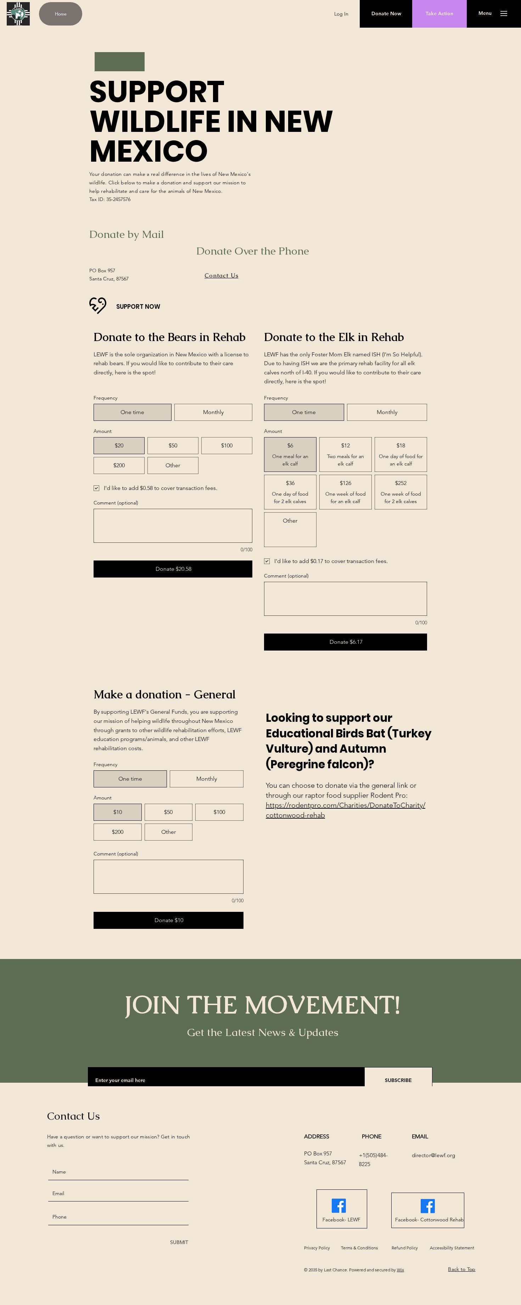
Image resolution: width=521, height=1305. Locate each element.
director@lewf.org (433, 1155)
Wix (400, 1269)
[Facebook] (339, 1206)
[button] (485, 13)
